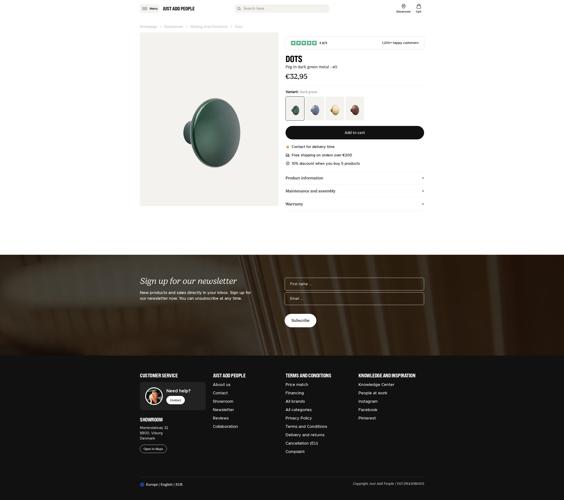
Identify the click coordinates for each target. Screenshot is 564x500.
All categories (299, 410)
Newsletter (223, 410)
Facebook (367, 410)
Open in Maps (153, 449)
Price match (297, 385)
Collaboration (225, 427)
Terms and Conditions (306, 427)
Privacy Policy (299, 418)
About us (221, 385)
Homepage (148, 27)
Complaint (295, 452)
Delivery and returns (305, 435)
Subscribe (300, 320)
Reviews (221, 418)
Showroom (223, 402)
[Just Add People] (178, 8)
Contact (175, 400)
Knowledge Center (376, 385)
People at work (372, 393)
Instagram (368, 402)
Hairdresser (173, 27)
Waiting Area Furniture (209, 27)
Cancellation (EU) (302, 444)
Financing (295, 393)
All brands (295, 402)
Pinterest (367, 418)
